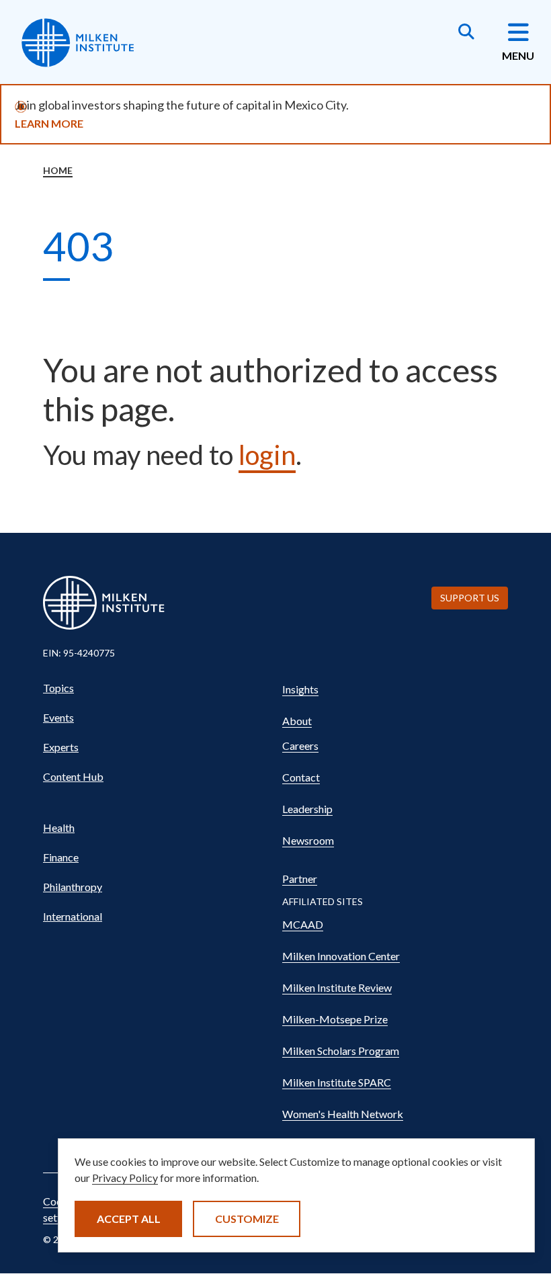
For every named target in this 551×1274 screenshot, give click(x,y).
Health (59, 827)
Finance (61, 857)
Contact (301, 777)
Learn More (49, 123)
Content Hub (73, 776)
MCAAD (302, 924)
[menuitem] (156, 688)
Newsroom (308, 840)
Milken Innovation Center (341, 955)
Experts (61, 746)
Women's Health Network (342, 1113)
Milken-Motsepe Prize (335, 1019)
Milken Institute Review (337, 987)
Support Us (469, 597)
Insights (300, 689)
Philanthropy (72, 886)
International (72, 916)
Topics (58, 687)
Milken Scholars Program (340, 1050)
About (297, 720)
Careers (300, 745)
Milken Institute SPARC (336, 1082)
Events (58, 717)
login (267, 455)
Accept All (129, 1218)
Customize (247, 1218)
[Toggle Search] (466, 33)
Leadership (307, 808)
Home (58, 170)
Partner (299, 878)
